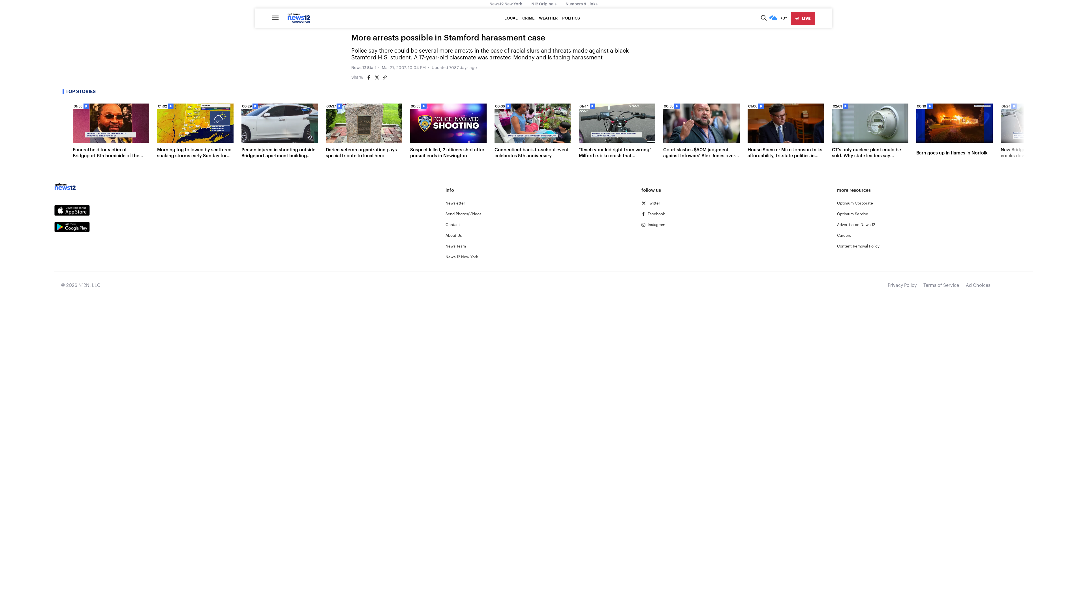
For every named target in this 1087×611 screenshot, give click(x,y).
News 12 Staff (363, 68)
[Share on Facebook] (369, 77)
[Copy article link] (384, 77)
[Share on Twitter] (377, 77)
